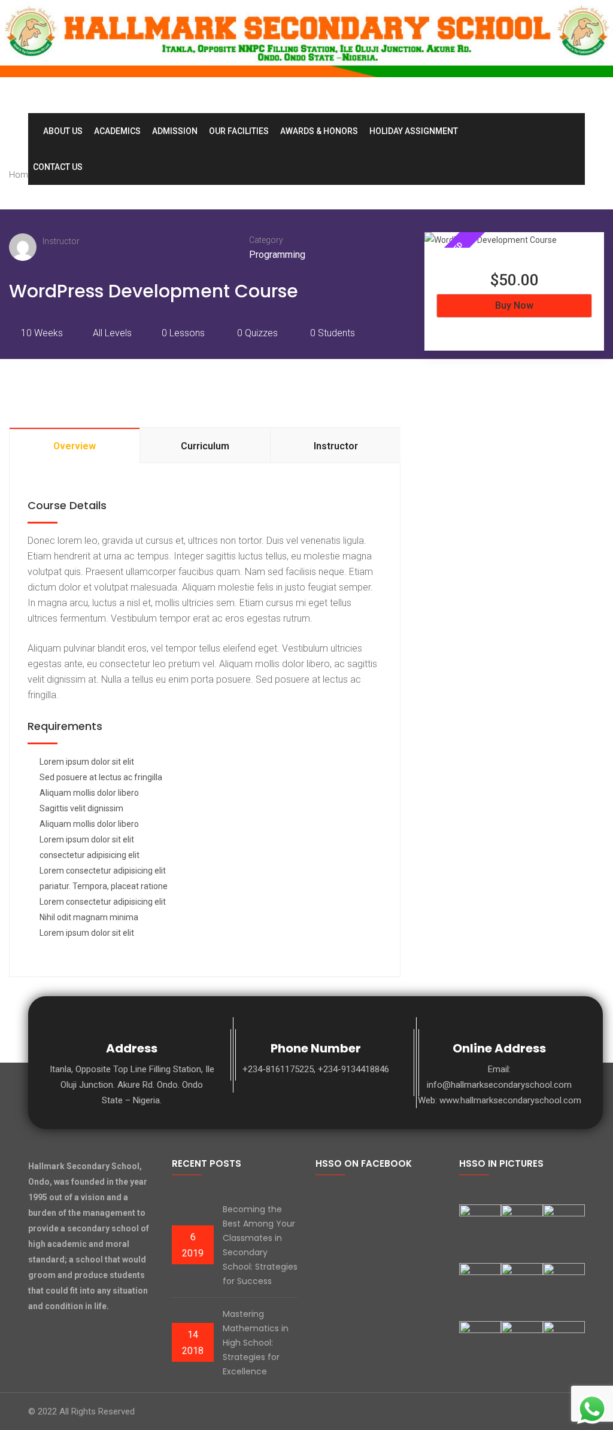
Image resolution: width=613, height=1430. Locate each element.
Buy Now (514, 305)
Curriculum (205, 446)
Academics (117, 131)
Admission (175, 131)
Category (266, 240)
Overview (74, 446)
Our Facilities (239, 131)
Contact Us (58, 167)
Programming (277, 254)
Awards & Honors (319, 131)
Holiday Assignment (413, 131)
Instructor (61, 241)
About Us (63, 131)
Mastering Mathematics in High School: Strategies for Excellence (256, 1342)
